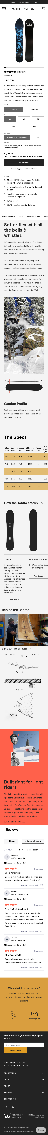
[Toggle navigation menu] (4, 8)
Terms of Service (10, 1131)
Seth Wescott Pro (38, 559)
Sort (21, 850)
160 (34, 126)
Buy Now (13, 599)
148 (24, 119)
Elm (38, 138)
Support (8, 1092)
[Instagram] (13, 1107)
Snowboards (10, 1073)
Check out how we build (15, 649)
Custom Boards (12, 148)
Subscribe (15, 1050)
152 (38, 119)
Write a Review (35, 842)
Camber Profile (8, 217)
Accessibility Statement (25, 1131)
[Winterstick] (23, 8)
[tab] (5, 67)
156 (13, 126)
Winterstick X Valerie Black (17, 138)
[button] (15, 71)
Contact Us (10, 1099)
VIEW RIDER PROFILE (14, 822)
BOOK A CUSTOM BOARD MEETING (24, 2)
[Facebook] (7, 1107)
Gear (6, 1079)
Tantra (7, 559)
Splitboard (34, 109)
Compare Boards (33, 217)
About (7, 1086)
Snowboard (13, 109)
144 (10, 119)
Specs (21, 217)
